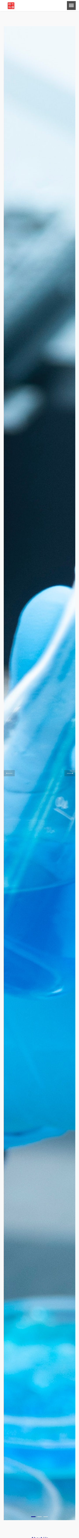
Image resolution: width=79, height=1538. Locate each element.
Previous (9, 773)
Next (69, 773)
